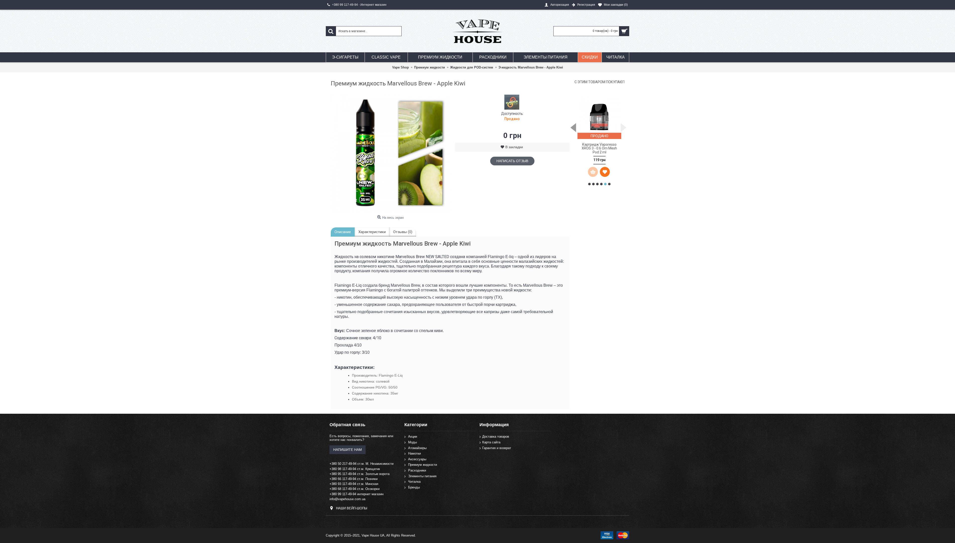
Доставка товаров (495, 436)
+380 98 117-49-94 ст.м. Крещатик (355, 469)
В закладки (514, 147)
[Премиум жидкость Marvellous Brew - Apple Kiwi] (390, 153)
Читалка (414, 481)
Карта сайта (491, 442)
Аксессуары (417, 459)
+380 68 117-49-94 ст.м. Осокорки (355, 489)
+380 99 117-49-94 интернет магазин (356, 494)
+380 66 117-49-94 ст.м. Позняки (354, 479)
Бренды (414, 487)
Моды (412, 442)
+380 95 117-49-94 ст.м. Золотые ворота (359, 474)
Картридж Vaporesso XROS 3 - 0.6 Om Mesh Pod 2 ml (599, 148)
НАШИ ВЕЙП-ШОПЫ (351, 508)
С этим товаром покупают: (599, 82)
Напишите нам (347, 450)
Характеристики (372, 232)
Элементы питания (422, 476)
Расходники (417, 470)
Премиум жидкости (422, 465)
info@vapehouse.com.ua (347, 499)
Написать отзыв (512, 161)
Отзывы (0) (402, 232)
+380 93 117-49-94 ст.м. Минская (354, 484)
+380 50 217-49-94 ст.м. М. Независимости (361, 464)
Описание (342, 232)
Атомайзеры (417, 448)
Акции (412, 436)
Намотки (414, 453)
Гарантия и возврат (496, 448)
